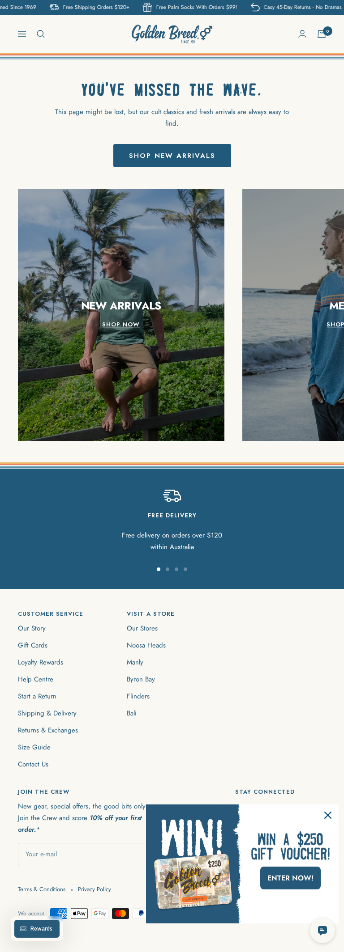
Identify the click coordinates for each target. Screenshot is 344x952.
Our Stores (142, 628)
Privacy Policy (94, 889)
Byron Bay (141, 679)
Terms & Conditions (41, 889)
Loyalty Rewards (40, 662)
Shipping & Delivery (47, 713)
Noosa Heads (146, 645)
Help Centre (35, 679)
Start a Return (37, 696)
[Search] (41, 34)
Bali (132, 713)
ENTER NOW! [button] (290, 878)
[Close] (328, 815)
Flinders (138, 696)
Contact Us (33, 764)
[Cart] (321, 34)
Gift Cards (32, 645)
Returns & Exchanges (48, 730)
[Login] (302, 34)
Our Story (32, 628)
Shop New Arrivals (172, 156)
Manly (135, 662)
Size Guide (34, 747)
